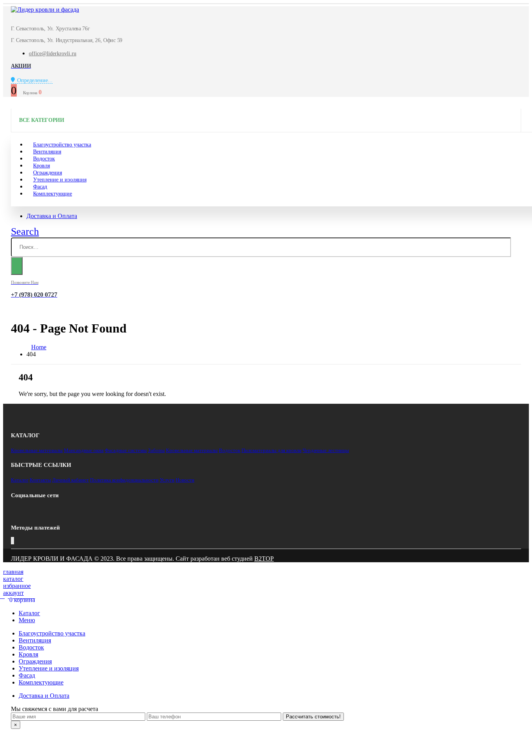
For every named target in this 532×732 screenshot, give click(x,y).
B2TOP (264, 558)
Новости (185, 480)
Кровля (28, 654)
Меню (27, 620)
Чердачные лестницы (326, 450)
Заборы (156, 450)
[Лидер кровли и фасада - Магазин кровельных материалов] (45, 9)
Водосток (229, 450)
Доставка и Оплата (51, 216)
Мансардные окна (84, 450)
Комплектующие (52, 194)
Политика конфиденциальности (124, 480)
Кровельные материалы (37, 450)
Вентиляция (35, 640)
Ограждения (35, 661)
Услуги (167, 480)
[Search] (17, 266)
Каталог (19, 480)
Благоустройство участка (52, 633)
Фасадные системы (126, 450)
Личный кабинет (70, 480)
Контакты (40, 480)
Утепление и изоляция (59, 180)
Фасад (27, 675)
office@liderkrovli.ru (52, 53)
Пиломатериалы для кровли (271, 450)
